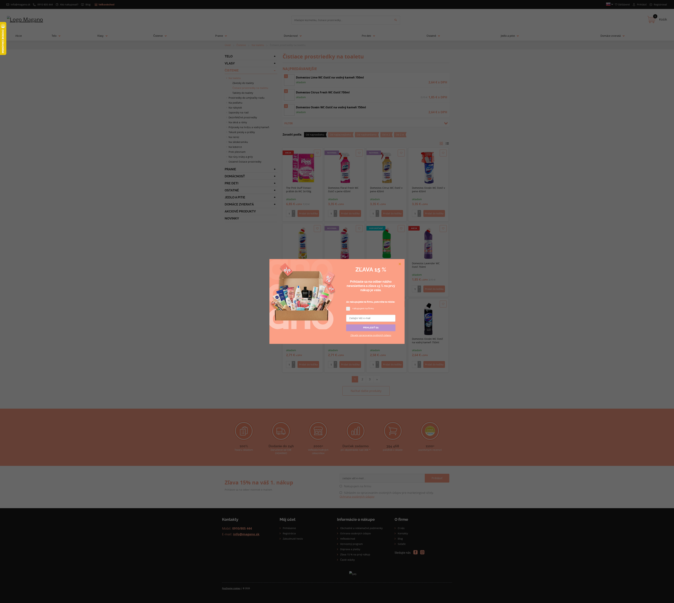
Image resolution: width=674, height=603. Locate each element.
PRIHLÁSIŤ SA (371, 327)
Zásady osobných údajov (370, 335)
